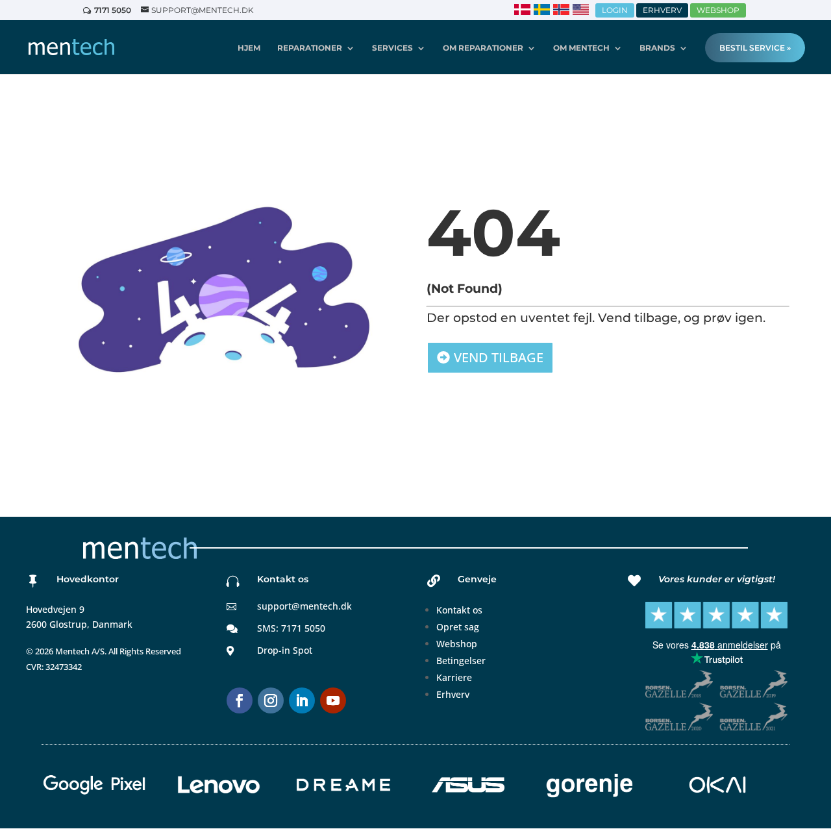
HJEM (249, 48)
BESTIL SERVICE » (755, 48)
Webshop (456, 643)
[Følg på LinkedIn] (302, 700)
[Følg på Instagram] (271, 700)
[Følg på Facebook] (240, 700)
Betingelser (461, 660)
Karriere (454, 677)
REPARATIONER (309, 48)
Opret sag (457, 627)
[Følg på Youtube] (333, 700)
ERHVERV (662, 10)
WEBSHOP (718, 10)
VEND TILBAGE (498, 357)
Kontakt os (459, 610)
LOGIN (615, 10)
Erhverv (452, 694)
